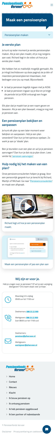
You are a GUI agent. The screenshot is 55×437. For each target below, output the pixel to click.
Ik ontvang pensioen (19, 403)
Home (12, 376)
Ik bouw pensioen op (19, 398)
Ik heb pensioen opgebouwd (23, 409)
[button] (52, 5)
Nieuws (13, 387)
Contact (13, 382)
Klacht (12, 393)
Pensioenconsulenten (41, 181)
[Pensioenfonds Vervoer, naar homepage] (17, 5)
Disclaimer (6, 431)
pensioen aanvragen (22, 156)
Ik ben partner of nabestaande (24, 414)
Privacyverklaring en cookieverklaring (30, 431)
